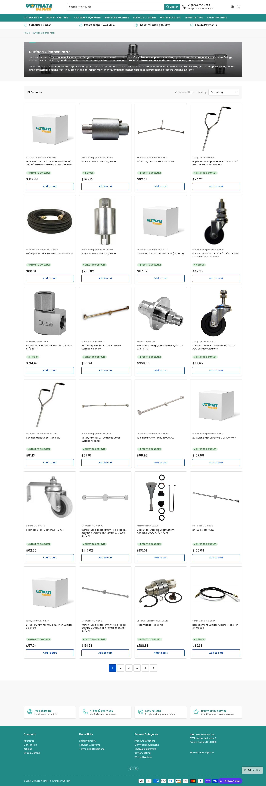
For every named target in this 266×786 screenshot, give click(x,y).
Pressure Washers (117, 17)
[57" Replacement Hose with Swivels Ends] (50, 221)
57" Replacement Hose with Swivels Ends (49, 253)
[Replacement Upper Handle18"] (50, 405)
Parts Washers (217, 17)
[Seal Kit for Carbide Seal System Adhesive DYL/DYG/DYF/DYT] (160, 497)
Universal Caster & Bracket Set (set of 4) (160, 253)
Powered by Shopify (60, 780)
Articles (28, 748)
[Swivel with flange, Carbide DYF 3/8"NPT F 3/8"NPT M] (160, 313)
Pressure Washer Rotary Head (99, 161)
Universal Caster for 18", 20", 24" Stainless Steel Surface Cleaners (215, 255)
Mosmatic (31, 341)
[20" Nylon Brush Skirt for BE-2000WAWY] (216, 405)
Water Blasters (170, 17)
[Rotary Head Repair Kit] (160, 592)
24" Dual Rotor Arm (203, 529)
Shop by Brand (32, 752)
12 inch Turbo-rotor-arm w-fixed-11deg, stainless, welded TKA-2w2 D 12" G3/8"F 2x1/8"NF (104, 532)
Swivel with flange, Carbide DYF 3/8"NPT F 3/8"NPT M (160, 347)
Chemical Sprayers (145, 748)
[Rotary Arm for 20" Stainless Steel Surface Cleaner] (105, 405)
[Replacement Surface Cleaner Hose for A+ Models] (216, 592)
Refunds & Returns (89, 744)
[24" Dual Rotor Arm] (216, 497)
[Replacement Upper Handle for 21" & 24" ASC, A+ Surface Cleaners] (216, 129)
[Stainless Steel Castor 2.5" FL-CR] (50, 497)
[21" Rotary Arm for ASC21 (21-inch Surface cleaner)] (50, 592)
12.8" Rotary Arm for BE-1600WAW (155, 437)
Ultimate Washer (34, 157)
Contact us (30, 744)
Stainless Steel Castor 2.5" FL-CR (44, 529)
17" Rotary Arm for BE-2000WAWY (155, 161)
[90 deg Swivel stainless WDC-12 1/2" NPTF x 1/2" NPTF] (50, 313)
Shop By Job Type (56, 17)
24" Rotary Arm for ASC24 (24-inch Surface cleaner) (101, 347)
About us (29, 740)
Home (27, 32)
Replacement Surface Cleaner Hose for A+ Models (215, 626)
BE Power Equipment (92, 157)
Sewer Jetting (194, 17)
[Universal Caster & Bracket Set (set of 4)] (160, 221)
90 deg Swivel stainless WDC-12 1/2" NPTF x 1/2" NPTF (49, 347)
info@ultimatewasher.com (201, 8)
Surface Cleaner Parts (44, 32)
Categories (31, 17)
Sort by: (202, 92)
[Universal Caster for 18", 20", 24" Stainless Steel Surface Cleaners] (216, 221)
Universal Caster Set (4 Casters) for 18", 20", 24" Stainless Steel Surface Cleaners (49, 163)
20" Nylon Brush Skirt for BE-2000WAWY (214, 437)
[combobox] (124, 6)
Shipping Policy (87, 740)
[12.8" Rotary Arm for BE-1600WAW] (160, 405)
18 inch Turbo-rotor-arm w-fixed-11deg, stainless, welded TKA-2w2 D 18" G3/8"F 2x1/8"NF (104, 627)
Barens (140, 341)
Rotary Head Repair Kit (150, 624)
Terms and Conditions (92, 748)
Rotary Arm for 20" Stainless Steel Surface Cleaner (101, 439)
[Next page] (153, 668)
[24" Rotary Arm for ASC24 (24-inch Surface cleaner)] (105, 313)
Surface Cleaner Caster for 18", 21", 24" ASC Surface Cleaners (214, 347)
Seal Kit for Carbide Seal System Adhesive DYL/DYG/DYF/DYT (155, 531)
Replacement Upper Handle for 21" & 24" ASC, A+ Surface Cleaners (215, 163)
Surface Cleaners (144, 17)
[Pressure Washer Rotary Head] (105, 129)
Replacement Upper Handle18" (43, 437)
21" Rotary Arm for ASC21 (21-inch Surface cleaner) (49, 626)
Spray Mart (197, 157)
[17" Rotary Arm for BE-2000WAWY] (160, 129)
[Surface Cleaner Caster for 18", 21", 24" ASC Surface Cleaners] (216, 313)
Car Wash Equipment (87, 17)
